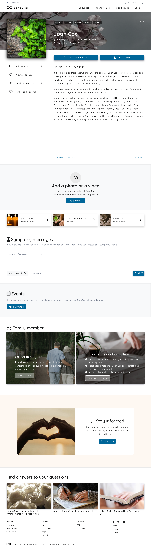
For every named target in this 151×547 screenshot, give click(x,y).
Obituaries (84, 7)
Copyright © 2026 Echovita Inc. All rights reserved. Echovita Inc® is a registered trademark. (45, 544)
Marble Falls (63, 43)
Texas (73, 43)
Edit (142, 22)
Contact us (132, 3)
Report (139, 157)
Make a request (24, 375)
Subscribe (106, 441)
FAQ (124, 3)
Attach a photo (15, 273)
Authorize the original (97, 378)
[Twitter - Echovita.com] (118, 522)
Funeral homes (102, 7)
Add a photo (74, 200)
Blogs (44, 532)
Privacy (115, 529)
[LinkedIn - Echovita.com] (124, 522)
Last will (45, 535)
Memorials (46, 525)
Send (137, 273)
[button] (14, 2)
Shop (137, 7)
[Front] (17, 7)
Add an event (15, 306)
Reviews (116, 532)
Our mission (46, 528)
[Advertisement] (99, 139)
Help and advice (121, 7)
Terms (115, 526)
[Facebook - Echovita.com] (113, 522)
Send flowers (11, 532)
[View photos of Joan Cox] (26, 38)
